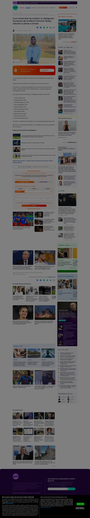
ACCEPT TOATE (80, 504)
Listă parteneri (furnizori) (45, 507)
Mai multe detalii (9, 503)
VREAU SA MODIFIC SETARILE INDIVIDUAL (80, 508)
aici (2, 511)
